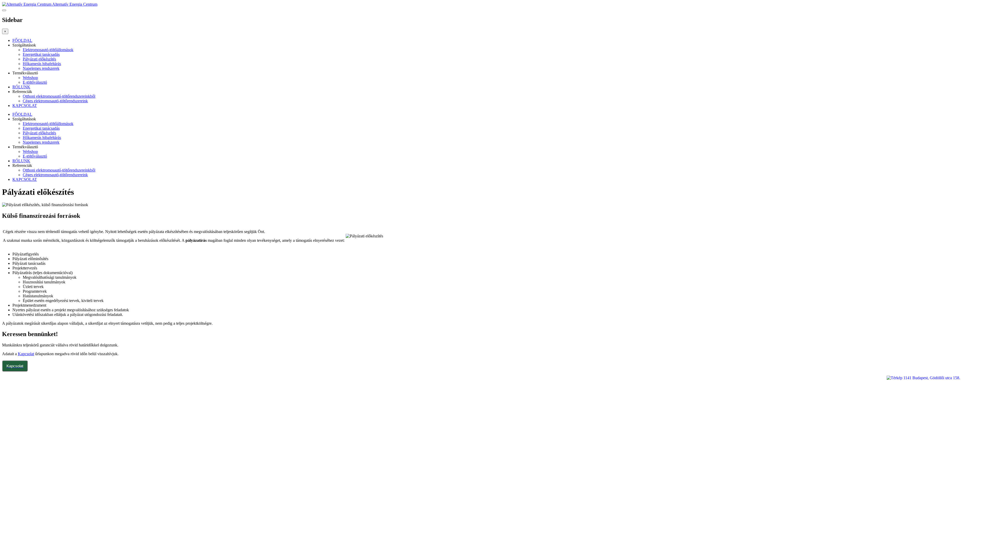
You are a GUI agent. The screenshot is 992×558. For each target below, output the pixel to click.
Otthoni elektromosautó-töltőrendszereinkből (59, 96)
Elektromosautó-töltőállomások (48, 50)
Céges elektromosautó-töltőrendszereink (55, 101)
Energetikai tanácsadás (41, 54)
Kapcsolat (26, 354)
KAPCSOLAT (24, 105)
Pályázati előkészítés (39, 59)
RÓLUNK (21, 87)
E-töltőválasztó (35, 82)
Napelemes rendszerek (41, 68)
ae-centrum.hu (23, 413)
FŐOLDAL (22, 40)
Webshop (30, 77)
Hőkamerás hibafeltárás (42, 63)
